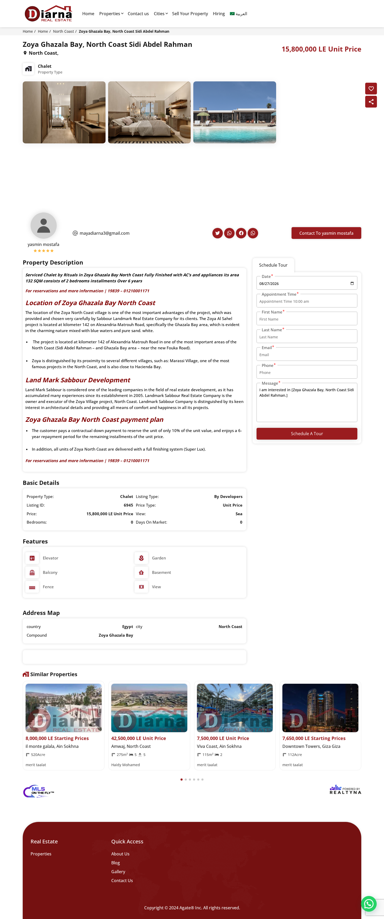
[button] (182, 779)
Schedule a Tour (307, 433)
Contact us (138, 13)
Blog (115, 863)
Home (88, 13)
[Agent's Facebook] (241, 233)
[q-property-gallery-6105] (64, 112)
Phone (268, 365)
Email (267, 347)
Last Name (272, 329)
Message (270, 383)
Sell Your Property (190, 13)
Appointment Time (279, 294)
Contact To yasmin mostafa (326, 233)
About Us (120, 854)
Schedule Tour (273, 265)
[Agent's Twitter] (217, 233)
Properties (109, 13)
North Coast (63, 31)
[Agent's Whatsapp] (229, 233)
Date (266, 276)
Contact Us (122, 880)
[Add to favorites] (371, 88)
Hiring (219, 13)
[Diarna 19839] (48, 13)
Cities (159, 13)
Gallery (118, 872)
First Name (272, 312)
